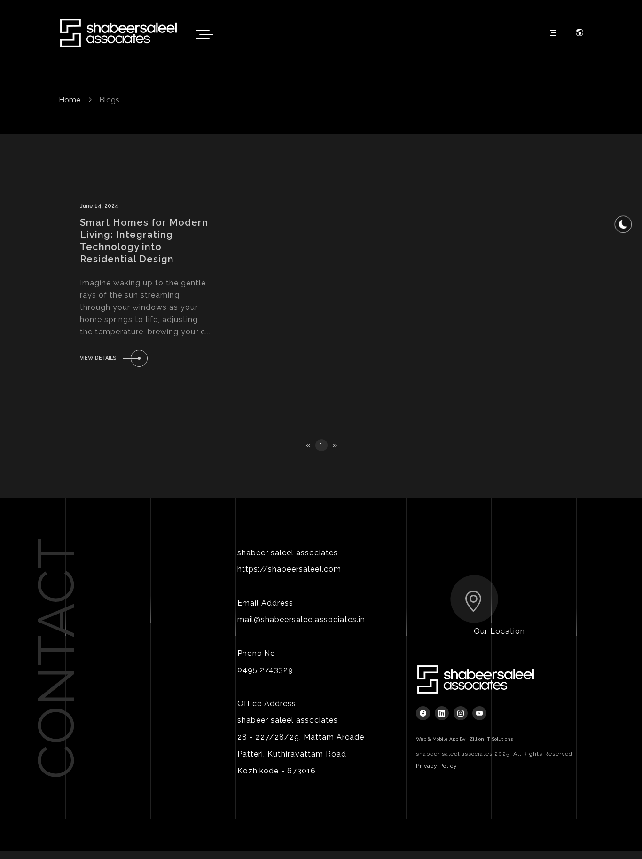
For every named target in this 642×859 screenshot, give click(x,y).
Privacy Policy (436, 766)
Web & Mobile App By (464, 738)
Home (69, 99)
